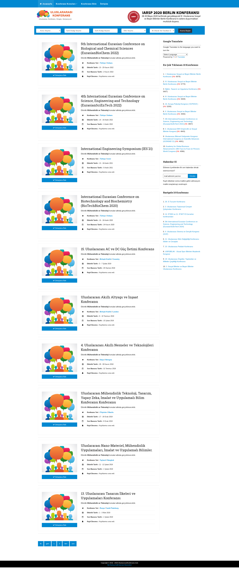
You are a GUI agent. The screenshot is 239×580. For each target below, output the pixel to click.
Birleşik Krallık (105, 259)
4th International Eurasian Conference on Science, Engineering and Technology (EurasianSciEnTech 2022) (180, 121)
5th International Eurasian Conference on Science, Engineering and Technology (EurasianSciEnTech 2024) (180, 224)
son (73, 544)
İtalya (102, 360)
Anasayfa (47, 3)
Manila (110, 412)
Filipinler (103, 412)
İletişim (104, 3)
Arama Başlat (185, 31)
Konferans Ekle (88, 3)
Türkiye (103, 63)
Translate (181, 57)
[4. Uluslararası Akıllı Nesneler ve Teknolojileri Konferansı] (59, 357)
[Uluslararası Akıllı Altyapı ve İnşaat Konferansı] (59, 309)
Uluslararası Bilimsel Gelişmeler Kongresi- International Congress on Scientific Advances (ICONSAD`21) (181, 138)
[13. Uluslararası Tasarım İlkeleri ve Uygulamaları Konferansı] (59, 506)
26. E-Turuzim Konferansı (175, 202)
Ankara (109, 63)
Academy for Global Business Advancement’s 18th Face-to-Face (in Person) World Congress (181, 148)
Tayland (103, 460)
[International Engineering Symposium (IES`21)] (59, 161)
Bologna (108, 360)
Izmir (109, 159)
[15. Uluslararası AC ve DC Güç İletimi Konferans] (59, 261)
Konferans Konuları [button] (66, 3)
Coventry (116, 259)
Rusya (102, 508)
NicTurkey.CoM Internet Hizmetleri (119, 565)
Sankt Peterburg (112, 508)
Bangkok (110, 460)
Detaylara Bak (60, 75)
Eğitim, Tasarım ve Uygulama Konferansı (181, 89)
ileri (65, 544)
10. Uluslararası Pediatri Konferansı (179, 247)
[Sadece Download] (55, 15)
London (116, 312)
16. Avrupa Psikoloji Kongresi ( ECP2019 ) (181, 104)
